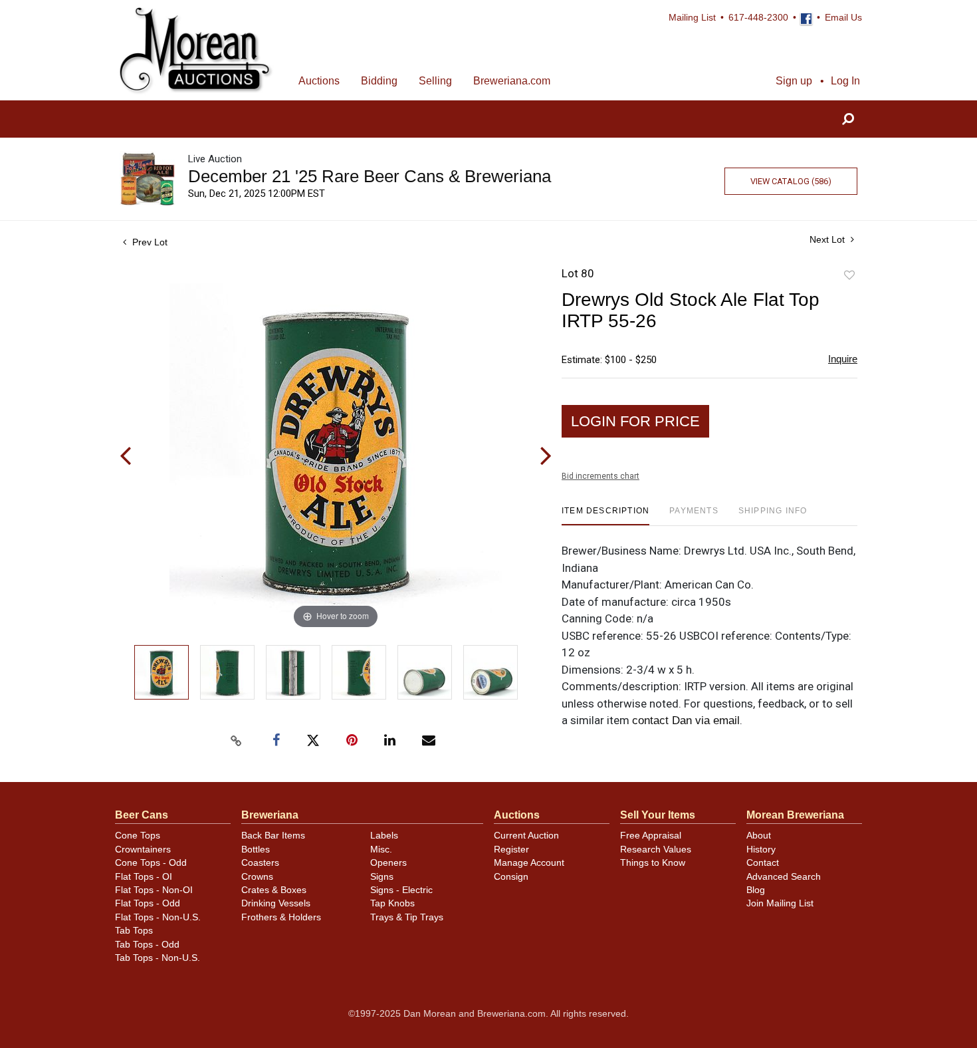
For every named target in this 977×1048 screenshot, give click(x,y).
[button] (848, 119)
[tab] (605, 515)
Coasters (260, 863)
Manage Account (529, 863)
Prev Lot (148, 242)
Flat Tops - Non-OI (154, 890)
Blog (755, 890)
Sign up (794, 80)
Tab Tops (134, 931)
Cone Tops (137, 836)
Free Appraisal (650, 836)
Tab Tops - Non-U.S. (157, 958)
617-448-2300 (758, 18)
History (761, 849)
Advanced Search (783, 877)
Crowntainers (143, 849)
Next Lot (828, 239)
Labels (384, 836)
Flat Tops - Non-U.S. (158, 917)
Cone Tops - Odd (151, 863)
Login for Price (635, 421)
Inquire (842, 358)
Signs (381, 877)
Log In (845, 80)
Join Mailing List (780, 903)
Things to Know (652, 863)
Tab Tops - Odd (147, 945)
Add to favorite (849, 276)
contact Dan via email (686, 720)
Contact (762, 863)
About (758, 836)
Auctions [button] (319, 80)
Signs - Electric (401, 890)
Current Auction (526, 836)
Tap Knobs (392, 903)
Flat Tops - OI (143, 877)
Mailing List (692, 18)
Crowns (257, 877)
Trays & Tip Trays (406, 917)
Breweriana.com (511, 80)
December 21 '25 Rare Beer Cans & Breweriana (369, 176)
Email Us (843, 18)
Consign (511, 877)
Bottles (255, 849)
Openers (388, 863)
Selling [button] (435, 80)
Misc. (381, 849)
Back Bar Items (273, 836)
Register (511, 849)
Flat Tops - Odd (147, 903)
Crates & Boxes (273, 890)
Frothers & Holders (281, 917)
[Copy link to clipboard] (236, 741)
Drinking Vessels (275, 903)
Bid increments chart (600, 476)
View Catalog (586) (790, 181)
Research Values (655, 849)
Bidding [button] (379, 80)
